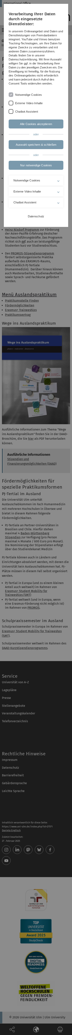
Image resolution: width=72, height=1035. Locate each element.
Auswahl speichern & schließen (36, 144)
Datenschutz (36, 216)
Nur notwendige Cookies (36, 165)
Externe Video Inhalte (29, 103)
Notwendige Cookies (28, 94)
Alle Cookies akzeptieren (36, 124)
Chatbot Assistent (26, 111)
